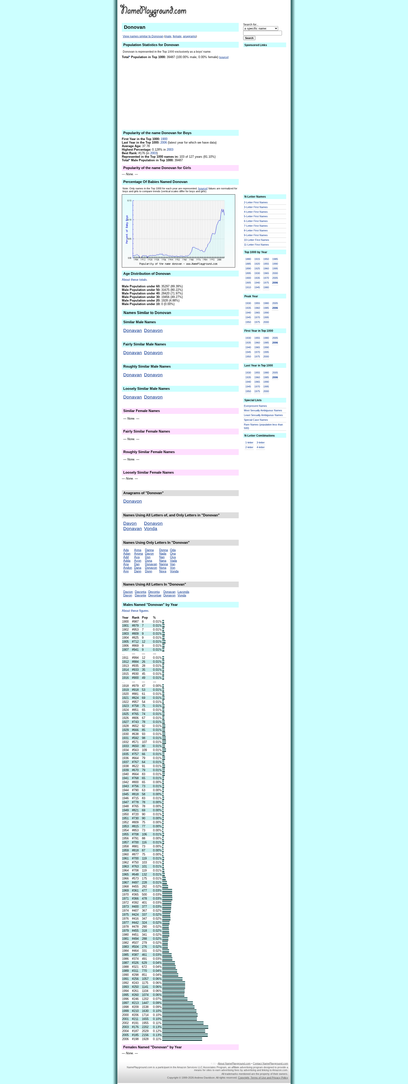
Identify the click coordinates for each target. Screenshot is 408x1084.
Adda (126, 560)
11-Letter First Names (256, 244)
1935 (257, 277)
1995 (275, 268)
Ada (126, 550)
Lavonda (183, 592)
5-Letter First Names (256, 216)
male (168, 36)
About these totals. (135, 279)
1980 (266, 287)
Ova (173, 557)
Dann (137, 571)
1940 (257, 282)
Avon (137, 560)
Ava (137, 557)
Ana (126, 564)
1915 (257, 259)
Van (172, 564)
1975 (266, 282)
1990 (275, 263)
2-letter (249, 447)
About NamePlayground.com (234, 1063)
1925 (257, 268)
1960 (266, 268)
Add (126, 557)
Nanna (163, 564)
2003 (170, 149)
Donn (148, 571)
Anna (137, 550)
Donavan (132, 330)
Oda (173, 550)
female (177, 36)
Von (172, 568)
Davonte (140, 595)
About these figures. (135, 610)
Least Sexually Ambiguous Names (263, 415)
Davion (128, 592)
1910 (248, 287)
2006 (163, 142)
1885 (248, 263)
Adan (126, 553)
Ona (173, 553)
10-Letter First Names (256, 239)
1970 (266, 277)
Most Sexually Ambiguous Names (263, 410)
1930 (257, 273)
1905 (248, 282)
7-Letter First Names (256, 225)
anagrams (189, 36)
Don (147, 557)
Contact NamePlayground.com (270, 1063)
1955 (266, 263)
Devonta (154, 592)
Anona (138, 553)
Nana (162, 560)
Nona (162, 568)
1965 (266, 273)
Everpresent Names (255, 405)
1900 (164, 139)
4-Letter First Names (256, 211)
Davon (130, 523)
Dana (137, 568)
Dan (137, 564)
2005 (275, 277)
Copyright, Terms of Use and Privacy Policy (263, 1077)
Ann (126, 571)
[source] (224, 57)
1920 (257, 263)
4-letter (261, 447)
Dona (148, 560)
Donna (163, 550)
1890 (248, 268)
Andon (127, 568)
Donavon (153, 330)
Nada (162, 553)
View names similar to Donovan (143, 36)
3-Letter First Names (256, 207)
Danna (149, 550)
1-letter (249, 442)
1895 (248, 273)
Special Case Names (256, 419)
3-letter (261, 442)
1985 (275, 259)
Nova (162, 571)
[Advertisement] (251, 10)
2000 (275, 273)
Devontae (154, 595)
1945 (257, 287)
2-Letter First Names (256, 202)
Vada (173, 560)
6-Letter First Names (256, 221)
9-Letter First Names (256, 235)
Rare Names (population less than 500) (263, 426)
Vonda (150, 528)
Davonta (140, 592)
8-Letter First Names (256, 230)
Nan (162, 557)
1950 (266, 259)
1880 (248, 259)
